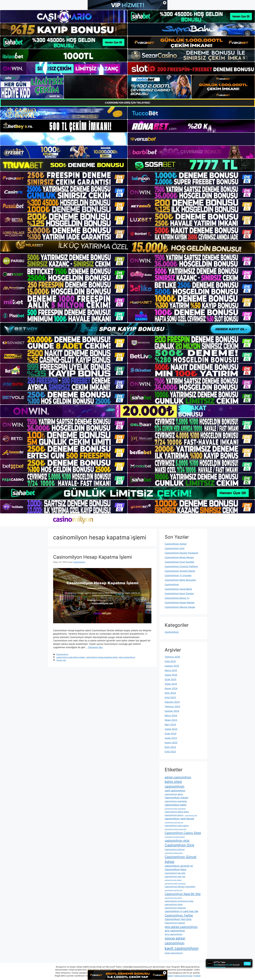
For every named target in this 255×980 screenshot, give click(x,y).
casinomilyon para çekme (173, 898)
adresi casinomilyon (178, 777)
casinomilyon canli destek (179, 818)
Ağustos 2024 (172, 702)
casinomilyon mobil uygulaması (175, 883)
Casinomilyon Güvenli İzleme (180, 571)
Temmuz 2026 (172, 657)
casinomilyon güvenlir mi (179, 865)
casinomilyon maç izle (175, 876)
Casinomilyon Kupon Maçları (180, 602)
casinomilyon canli (191, 815)
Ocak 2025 (170, 679)
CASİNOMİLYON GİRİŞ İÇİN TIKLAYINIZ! (127, 102)
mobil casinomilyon (174, 953)
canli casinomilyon (175, 790)
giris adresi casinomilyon (181, 926)
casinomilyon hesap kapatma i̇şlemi (102, 657)
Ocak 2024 (170, 733)
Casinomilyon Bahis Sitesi (177, 811)
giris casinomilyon (175, 930)
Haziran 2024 (172, 711)
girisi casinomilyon (127, 657)
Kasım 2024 (171, 688)
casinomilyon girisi (177, 840)
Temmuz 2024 (172, 706)
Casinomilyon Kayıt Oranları (179, 593)
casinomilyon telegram (175, 908)
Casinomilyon (62, 654)
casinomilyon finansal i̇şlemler (175, 837)
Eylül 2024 (170, 697)
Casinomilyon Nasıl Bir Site (183, 894)
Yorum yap (61, 660)
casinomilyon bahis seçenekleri (175, 809)
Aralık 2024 (171, 684)
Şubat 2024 (171, 729)
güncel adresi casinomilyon (175, 940)
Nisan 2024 (171, 720)
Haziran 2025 (172, 666)
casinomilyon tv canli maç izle (181, 911)
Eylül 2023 (170, 751)
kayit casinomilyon (181, 948)
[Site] (63, 178)
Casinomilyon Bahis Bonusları (180, 580)
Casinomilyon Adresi (175, 544)
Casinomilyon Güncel (175, 849)
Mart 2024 (170, 724)
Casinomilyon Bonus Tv (177, 598)
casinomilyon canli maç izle (174, 822)
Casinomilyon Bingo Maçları (179, 557)
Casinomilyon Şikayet (175, 923)
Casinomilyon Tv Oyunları (178, 575)
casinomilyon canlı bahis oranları (70, 657)
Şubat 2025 (171, 675)
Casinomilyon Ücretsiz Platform (181, 566)
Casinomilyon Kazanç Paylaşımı (181, 553)
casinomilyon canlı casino (177, 825)
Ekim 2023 (170, 747)
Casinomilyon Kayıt (175, 869)
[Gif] (127, 247)
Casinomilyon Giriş (174, 548)
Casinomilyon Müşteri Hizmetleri (180, 886)
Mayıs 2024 (171, 715)
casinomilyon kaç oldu (175, 873)
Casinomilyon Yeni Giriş (178, 919)
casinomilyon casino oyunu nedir (175, 829)
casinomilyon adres (174, 794)
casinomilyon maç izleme (173, 880)
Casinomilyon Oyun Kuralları (179, 562)
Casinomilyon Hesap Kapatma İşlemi (92, 557)
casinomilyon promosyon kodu (179, 901)
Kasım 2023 (171, 742)
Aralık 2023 (171, 738)
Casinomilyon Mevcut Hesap (180, 607)
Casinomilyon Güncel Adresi (180, 859)
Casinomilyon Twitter (179, 915)
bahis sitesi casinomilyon (174, 784)
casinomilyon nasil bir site (173, 890)
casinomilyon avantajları (176, 801)
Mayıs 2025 (171, 670)
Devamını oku (95, 647)
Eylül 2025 (170, 661)
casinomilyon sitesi (174, 904)
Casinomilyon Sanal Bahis (178, 589)
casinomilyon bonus (174, 815)
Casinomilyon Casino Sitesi (183, 833)
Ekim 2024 (170, 693)
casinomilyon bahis (175, 804)
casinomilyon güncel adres (174, 853)
